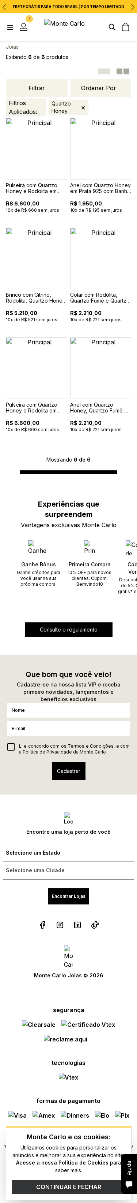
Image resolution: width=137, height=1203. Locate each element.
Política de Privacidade (47, 752)
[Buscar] (112, 27)
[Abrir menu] (10, 27)
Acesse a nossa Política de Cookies (62, 1162)
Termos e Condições (91, 746)
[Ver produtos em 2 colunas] (123, 71)
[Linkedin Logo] (77, 925)
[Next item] (132, 7)
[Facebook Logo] (42, 925)
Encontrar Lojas (68, 896)
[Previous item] (4, 7)
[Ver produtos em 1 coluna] (104, 71)
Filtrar (36, 88)
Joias (12, 47)
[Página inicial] (68, 27)
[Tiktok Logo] (95, 925)
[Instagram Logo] (60, 925)
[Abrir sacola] (125, 27)
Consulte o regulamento (69, 629)
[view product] (36, 148)
